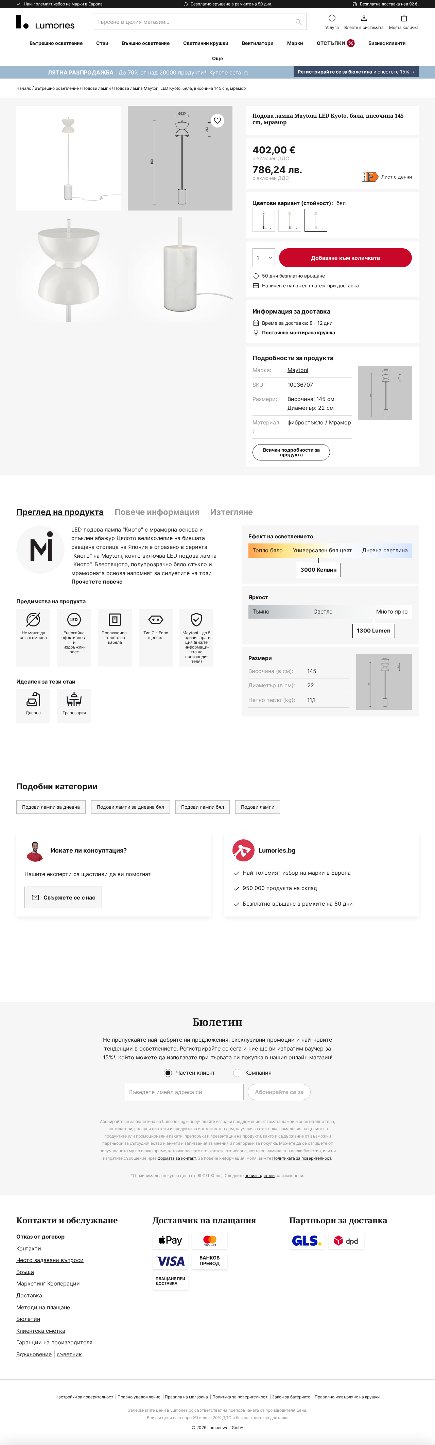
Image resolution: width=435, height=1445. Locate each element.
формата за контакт (177, 1158)
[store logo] (45, 22)
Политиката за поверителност (301, 1158)
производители (260, 1175)
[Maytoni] (40, 549)
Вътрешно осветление (57, 88)
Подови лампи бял (202, 807)
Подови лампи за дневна (51, 807)
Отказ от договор (40, 1236)
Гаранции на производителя (54, 1342)
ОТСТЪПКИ (331, 43)
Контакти (28, 1248)
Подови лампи (96, 88)
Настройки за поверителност (84, 1397)
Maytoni (298, 370)
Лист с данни (396, 176)
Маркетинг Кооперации (48, 1283)
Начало (23, 88)
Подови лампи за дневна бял (130, 807)
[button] (68, 269)
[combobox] (200, 22)
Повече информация (157, 512)
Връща (25, 1272)
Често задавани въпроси (50, 1260)
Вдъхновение (34, 1354)
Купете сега (225, 72)
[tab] (60, 512)
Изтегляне (231, 512)
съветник (69, 1354)
